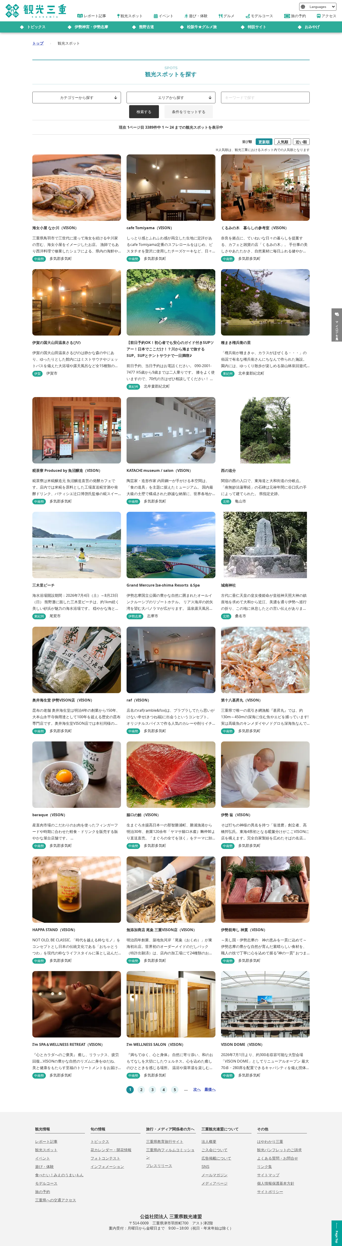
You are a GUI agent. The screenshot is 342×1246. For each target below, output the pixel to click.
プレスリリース (159, 1166)
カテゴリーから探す (77, 97)
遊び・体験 (44, 1167)
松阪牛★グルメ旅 (202, 27)
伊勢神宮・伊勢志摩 (91, 27)
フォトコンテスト (105, 1158)
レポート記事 (46, 1142)
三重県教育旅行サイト (164, 1142)
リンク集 (264, 1167)
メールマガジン (214, 1175)
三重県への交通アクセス (55, 1200)
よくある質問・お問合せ (277, 1158)
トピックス (36, 27)
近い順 (301, 141)
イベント (42, 1158)
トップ (38, 43)
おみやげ (312, 27)
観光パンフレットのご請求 (279, 1150)
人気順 (282, 141)
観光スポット (46, 1150)
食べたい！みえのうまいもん (59, 1175)
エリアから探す (171, 97)
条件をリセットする (188, 111)
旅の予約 (42, 1192)
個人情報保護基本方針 (275, 1183)
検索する (144, 111)
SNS (205, 1167)
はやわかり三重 (270, 1142)
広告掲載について (216, 1158)
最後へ (210, 1089)
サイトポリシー (270, 1192)
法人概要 (208, 1142)
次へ (197, 1089)
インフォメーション (107, 1167)
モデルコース (46, 1183)
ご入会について (214, 1150)
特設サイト (257, 27)
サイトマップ (268, 1175)
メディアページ (214, 1183)
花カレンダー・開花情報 (111, 1150)
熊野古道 (146, 27)
